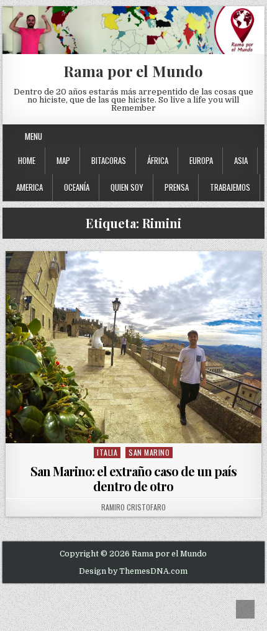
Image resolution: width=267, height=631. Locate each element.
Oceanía (76, 187)
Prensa (177, 187)
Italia (107, 452)
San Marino (149, 452)
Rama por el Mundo (133, 71)
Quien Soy (127, 187)
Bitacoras (108, 160)
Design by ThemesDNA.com (133, 571)
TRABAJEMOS (230, 187)
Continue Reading (136, 427)
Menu (33, 136)
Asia (241, 160)
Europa (201, 160)
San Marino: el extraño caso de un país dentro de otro (133, 478)
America (29, 187)
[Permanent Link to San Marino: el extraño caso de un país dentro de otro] (133, 347)
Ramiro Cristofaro (133, 507)
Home (26, 160)
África (157, 160)
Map (63, 160)
